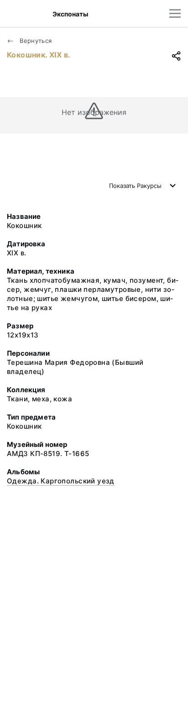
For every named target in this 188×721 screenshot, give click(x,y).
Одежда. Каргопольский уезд (61, 481)
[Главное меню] (175, 13)
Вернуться (35, 40)
